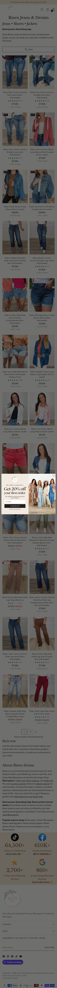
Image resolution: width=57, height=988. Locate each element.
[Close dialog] (54, 475)
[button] (15, 509)
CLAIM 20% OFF (14, 506)
